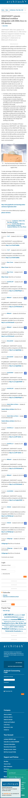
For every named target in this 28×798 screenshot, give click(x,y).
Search (13, 604)
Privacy (5, 771)
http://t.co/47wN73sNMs (12, 245)
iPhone (24, 227)
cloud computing (11, 225)
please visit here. (6, 212)
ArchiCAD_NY (10, 281)
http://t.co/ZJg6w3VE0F (15, 381)
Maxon (3, 625)
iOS (19, 227)
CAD (22, 619)
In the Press (7, 724)
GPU (23, 621)
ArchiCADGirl (10, 372)
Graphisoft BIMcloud (12, 227)
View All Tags (6, 610)
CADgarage (9, 538)
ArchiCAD (14, 224)
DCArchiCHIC (10, 341)
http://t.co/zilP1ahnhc (15, 437)
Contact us (6, 729)
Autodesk (14, 619)
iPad (17, 10)
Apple (23, 615)
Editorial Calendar (8, 719)
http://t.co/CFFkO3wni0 (15, 306)
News (7, 10)
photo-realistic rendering (17, 626)
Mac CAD (21, 10)
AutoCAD (9, 619)
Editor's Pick (22, 220)
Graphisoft (18, 225)
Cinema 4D (6, 621)
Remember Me (6, 573)
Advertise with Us (8, 717)
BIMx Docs (22, 224)
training (24, 629)
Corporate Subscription (9, 744)
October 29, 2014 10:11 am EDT (18, 250)
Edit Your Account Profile (10, 752)
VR (22, 631)
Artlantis (9, 507)
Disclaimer (6, 769)
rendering (13, 629)
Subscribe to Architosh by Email (11, 596)
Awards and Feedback (9, 722)
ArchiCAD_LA (10, 427)
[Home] (16, 2)
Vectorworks (9, 631)
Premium (5, 629)
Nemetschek (17, 625)
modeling (11, 625)
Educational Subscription (10, 747)
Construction (17, 621)
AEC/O (10, 615)
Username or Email (5, 565)
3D (3, 615)
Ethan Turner (10, 262)
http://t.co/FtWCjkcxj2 (7, 516)
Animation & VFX (18, 614)
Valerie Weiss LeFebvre (12, 404)
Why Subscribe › (19, 662)
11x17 (8, 236)
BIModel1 (9, 297)
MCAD (7, 625)
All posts (5, 595)
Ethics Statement (8, 766)
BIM (18, 224)
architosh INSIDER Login (10, 739)
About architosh (8, 714)
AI (14, 614)
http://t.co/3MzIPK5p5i (15, 290)
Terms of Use (7, 764)
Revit (17, 629)
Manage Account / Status (10, 749)
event (21, 621)
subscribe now (7, 793)
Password (3, 569)
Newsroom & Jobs (8, 727)
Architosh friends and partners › (15, 666)
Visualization (17, 631)
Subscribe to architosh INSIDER (11, 741)
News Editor (5, 25)
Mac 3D (18, 623)
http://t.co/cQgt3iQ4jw (15, 350)
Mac (14, 623)
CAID (25, 619)
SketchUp (21, 629)
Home (2, 10)
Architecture (13, 10)
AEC (6, 615)
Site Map (6, 761)
